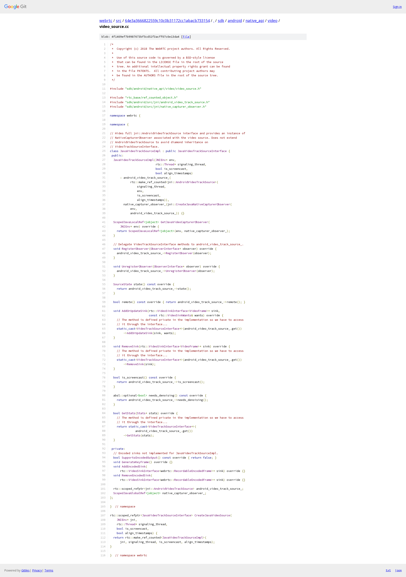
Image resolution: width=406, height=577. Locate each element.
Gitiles (25, 570)
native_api (255, 20)
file (186, 36)
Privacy (37, 570)
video (272, 20)
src (118, 20)
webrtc (105, 20)
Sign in (397, 7)
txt (388, 570)
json (398, 570)
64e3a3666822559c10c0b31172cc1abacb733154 (167, 20)
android (235, 20)
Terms (48, 570)
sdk (221, 20)
